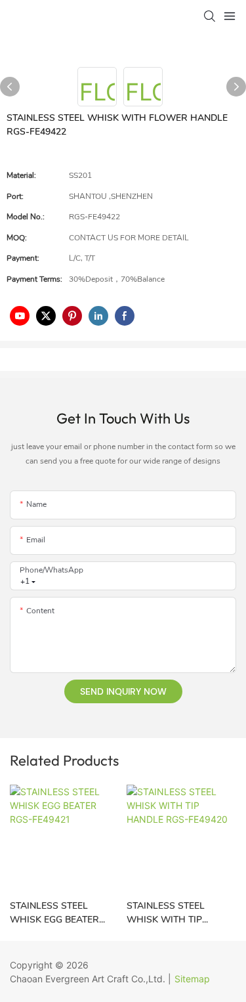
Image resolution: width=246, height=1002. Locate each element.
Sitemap (192, 978)
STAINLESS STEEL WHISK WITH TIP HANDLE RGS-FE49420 (176, 913)
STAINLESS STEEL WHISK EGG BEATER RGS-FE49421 (54, 913)
